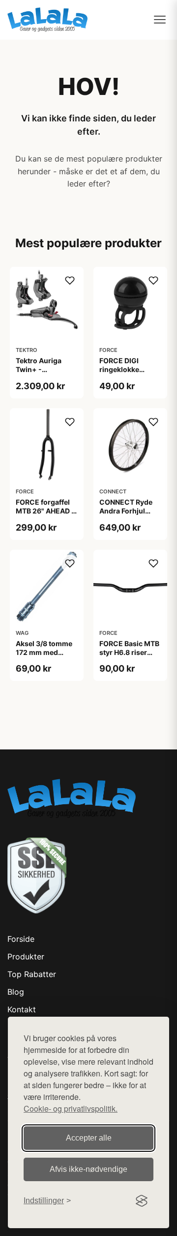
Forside (20, 939)
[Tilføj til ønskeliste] (70, 280)
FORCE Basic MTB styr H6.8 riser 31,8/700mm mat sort (129, 657)
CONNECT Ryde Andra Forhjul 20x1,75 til (125, 511)
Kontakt (21, 1009)
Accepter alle (89, 1138)
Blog (15, 992)
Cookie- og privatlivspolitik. (71, 1108)
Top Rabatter (31, 974)
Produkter (25, 956)
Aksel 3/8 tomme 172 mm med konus (44, 652)
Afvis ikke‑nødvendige (88, 1169)
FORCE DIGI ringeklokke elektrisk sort (121, 369)
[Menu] (160, 19)
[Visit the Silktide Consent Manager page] (141, 1201)
